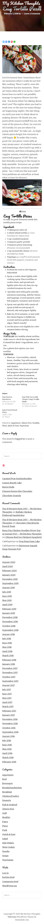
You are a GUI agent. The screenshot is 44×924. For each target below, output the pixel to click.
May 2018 (7, 647)
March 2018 (8, 655)
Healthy (35, 423)
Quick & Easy (13, 426)
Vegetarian (24, 426)
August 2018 (8, 634)
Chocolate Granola (11, 495)
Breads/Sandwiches (12, 787)
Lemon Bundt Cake (12, 482)
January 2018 (8, 664)
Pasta (5, 821)
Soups (5, 855)
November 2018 (10, 621)
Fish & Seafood (9, 804)
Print (23, 211)
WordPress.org (9, 885)
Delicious (12, 917)
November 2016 (10, 723)
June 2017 (7, 694)
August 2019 (8, 587)
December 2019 (10, 579)
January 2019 (8, 613)
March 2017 (8, 706)
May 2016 (7, 749)
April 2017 (7, 702)
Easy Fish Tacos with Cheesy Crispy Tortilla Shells (30, 399)
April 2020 (7, 566)
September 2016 (10, 732)
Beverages (7, 783)
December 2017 (9, 668)
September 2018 (10, 630)
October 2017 (8, 677)
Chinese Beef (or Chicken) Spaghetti (23, 537)
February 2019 (9, 609)
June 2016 (7, 745)
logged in (20, 438)
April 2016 (7, 753)
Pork (4, 830)
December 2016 (10, 719)
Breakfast (7, 792)
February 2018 (9, 660)
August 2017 (8, 685)
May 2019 (7, 600)
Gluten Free (26, 423)
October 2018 (8, 626)
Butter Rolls (8, 487)
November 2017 (10, 672)
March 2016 (8, 757)
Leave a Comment (32, 13)
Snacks (5, 851)
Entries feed (8, 877)
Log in (5, 873)
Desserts (6, 800)
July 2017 (6, 689)
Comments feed (10, 881)
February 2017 (9, 711)
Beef (4, 779)
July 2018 (6, 638)
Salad (5, 838)
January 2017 (8, 715)
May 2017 (7, 698)
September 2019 (10, 583)
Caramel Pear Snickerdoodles (17, 478)
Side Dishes (8, 843)
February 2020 (9, 570)
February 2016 (9, 761)
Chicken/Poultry (10, 796)
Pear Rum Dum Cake (29, 541)
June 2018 (7, 643)
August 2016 (8, 736)
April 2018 (7, 651)
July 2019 (6, 592)
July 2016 (6, 740)
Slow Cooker (8, 847)
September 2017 (10, 681)
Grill (4, 813)
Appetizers (16, 423)
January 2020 (8, 575)
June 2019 (7, 596)
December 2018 (10, 617)
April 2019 (7, 604)
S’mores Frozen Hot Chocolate (17, 491)
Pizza (4, 426)
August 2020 (8, 562)
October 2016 (8, 728)
